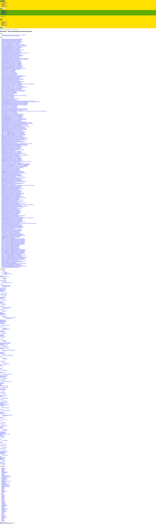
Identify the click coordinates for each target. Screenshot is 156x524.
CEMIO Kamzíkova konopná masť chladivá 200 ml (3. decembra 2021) (12, 174)
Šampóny (1, 434)
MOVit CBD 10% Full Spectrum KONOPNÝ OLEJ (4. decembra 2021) (11, 264)
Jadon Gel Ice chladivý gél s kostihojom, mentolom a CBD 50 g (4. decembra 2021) (13, 221)
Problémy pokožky (2, 453)
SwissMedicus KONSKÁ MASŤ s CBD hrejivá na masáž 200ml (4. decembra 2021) (13, 215)
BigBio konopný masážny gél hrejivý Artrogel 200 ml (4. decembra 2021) (12, 208)
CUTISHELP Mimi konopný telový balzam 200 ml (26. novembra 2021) (12, 85)
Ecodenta (3, 519)
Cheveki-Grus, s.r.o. (4, 479)
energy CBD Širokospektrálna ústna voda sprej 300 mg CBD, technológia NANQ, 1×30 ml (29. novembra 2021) (17, 123)
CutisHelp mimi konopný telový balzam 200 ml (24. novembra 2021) (11, 64)
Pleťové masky (4, 329)
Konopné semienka (4, 370)
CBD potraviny (4, 3)
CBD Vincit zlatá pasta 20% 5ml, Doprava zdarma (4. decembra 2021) (12, 230)
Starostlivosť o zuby (3, 463)
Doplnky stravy (2, 313)
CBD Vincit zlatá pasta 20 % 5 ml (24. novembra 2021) (9, 73)
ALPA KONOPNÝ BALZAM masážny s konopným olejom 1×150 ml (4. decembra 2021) (14, 265)
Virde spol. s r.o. (4, 508)
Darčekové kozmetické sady (4, 402)
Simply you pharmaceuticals (6, 483)
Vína (2, 366)
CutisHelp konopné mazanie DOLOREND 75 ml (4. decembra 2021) (11, 192)
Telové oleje (1, 403)
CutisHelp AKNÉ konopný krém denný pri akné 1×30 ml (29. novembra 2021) (12, 114)
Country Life (3, 488)
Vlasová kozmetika (2, 432)
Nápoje (1, 365)
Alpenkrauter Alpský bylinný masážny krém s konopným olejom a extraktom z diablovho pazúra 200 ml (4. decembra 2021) (19, 223)
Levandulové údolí (4, 511)
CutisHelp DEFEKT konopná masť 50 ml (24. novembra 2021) (10, 53)
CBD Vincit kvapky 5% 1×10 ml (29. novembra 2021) (9, 111)
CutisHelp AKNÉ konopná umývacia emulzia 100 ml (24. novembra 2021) (12, 52)
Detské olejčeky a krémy (5, 387)
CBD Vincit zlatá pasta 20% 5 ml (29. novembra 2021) (9, 92)
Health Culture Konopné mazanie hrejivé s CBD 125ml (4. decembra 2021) (12, 226)
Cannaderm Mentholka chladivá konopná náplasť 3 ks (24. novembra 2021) (12, 66)
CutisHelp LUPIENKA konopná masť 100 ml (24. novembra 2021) (11, 48)
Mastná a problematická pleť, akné (7, 374)
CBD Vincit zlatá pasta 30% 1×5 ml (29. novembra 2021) (10, 112)
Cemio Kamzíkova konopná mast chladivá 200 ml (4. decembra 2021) (12, 225)
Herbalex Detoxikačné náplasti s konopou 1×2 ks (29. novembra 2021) (12, 130)
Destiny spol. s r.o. (4, 477)
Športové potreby (4, 281)
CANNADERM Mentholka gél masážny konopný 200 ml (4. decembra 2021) (12, 179)
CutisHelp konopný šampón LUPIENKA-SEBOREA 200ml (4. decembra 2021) (12, 188)
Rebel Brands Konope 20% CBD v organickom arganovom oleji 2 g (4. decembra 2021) (14, 258)
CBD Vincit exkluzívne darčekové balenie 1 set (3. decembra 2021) (11, 178)
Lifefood (3, 489)
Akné (0, 301)
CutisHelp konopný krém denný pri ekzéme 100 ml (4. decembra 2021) (12, 190)
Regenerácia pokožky (5, 455)
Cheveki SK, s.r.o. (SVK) (5, 485)
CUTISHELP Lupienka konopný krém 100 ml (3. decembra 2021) (11, 170)
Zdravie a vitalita (4, 419)
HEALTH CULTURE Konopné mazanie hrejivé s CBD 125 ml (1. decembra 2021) (13, 149)
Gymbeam (3, 473)
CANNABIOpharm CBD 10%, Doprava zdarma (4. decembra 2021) (11, 236)
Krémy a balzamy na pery (3, 395)
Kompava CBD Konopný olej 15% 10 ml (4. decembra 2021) (10, 260)
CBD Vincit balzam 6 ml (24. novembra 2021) (8, 71)
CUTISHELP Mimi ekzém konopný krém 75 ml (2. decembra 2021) (11, 157)
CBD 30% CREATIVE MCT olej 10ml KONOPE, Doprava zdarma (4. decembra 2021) (13, 249)
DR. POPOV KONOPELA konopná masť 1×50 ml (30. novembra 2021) (11, 145)
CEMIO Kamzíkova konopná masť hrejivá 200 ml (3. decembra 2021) (11, 175)
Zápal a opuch (4, 422)
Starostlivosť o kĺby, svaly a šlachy (6, 307)
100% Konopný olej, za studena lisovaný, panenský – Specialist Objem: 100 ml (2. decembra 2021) (16, 163)
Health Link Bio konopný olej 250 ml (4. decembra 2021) (10, 214)
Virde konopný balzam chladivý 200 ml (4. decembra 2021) (10, 209)
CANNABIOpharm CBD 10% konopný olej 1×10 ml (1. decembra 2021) (12, 151)
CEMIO (3, 498)
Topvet (3, 493)
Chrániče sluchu (2, 322)
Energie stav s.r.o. (4, 478)
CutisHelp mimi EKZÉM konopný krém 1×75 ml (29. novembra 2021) (11, 120)
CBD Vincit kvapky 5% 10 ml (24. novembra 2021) (9, 70)
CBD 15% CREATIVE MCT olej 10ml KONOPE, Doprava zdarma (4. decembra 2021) (13, 251)
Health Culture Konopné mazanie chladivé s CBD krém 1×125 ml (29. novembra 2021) (14, 128)
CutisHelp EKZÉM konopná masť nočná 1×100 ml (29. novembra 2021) (12, 125)
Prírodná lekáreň (2, 309)
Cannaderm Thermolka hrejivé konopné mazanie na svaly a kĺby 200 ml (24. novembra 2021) (15, 59)
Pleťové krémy (4, 393)
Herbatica (3, 487)
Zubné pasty (3, 464)
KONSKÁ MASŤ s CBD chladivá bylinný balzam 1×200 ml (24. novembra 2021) (13, 44)
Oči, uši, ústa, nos (2, 417)
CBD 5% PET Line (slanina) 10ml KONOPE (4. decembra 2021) (10, 245)
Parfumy (3, 337)
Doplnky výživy (2, 412)
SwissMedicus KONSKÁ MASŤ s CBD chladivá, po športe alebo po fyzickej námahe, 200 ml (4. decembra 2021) (17, 217)
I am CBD (3, 470)
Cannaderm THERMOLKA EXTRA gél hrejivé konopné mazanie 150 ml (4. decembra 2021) (14, 206)
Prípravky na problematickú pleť (4, 347)
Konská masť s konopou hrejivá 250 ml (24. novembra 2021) (10, 56)
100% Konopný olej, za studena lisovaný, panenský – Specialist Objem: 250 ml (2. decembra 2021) (16, 164)
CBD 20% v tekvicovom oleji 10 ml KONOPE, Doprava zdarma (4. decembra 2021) (13, 240)
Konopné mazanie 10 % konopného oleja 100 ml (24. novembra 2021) (12, 65)
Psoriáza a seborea (2, 452)
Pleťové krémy (2, 462)
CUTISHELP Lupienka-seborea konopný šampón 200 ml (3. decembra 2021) (12, 167)
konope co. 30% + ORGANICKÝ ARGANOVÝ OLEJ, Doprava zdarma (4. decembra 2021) (14, 255)
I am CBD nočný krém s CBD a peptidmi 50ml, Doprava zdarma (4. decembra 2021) (13, 235)
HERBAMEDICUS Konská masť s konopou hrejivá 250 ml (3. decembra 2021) (13, 172)
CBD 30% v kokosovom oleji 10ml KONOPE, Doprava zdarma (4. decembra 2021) (13, 244)
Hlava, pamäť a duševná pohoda (8, 273)
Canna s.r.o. (3, 510)
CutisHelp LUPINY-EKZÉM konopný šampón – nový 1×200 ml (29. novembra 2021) (13, 119)
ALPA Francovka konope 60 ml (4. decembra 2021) (9, 182)
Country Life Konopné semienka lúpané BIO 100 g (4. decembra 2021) (12, 266)
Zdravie (3, 5)
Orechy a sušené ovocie (3, 364)
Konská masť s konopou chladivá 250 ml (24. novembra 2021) (11, 57)
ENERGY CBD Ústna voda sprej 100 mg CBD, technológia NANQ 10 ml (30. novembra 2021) (15, 144)
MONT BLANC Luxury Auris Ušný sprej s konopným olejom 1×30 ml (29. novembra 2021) (14, 138)
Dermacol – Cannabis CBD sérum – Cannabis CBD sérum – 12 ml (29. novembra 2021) (14, 95)
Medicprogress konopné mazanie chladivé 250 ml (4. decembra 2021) (12, 186)
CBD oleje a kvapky (4, 2)
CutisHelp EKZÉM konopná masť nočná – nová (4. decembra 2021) (11, 222)
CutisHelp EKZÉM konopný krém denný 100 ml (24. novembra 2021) (11, 46)
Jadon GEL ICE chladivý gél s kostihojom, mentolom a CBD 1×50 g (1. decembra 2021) (14, 153)
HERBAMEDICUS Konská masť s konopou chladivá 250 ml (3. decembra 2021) (13, 171)
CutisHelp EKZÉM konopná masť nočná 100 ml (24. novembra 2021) (11, 61)
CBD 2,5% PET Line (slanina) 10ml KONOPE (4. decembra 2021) (11, 246)
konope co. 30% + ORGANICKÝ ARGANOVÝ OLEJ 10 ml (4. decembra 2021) (12, 259)
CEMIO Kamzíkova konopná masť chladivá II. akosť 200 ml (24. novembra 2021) (13, 81)
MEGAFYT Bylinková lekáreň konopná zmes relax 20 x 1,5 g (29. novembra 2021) (13, 90)
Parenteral (3, 502)
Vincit (2, 500)
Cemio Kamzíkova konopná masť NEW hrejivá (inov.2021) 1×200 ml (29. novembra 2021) (14, 108)
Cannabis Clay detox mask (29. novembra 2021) (8, 99)
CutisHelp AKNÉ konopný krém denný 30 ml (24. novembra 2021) (11, 50)
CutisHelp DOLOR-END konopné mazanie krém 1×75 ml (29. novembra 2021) (13, 116)
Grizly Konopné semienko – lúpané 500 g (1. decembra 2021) (10, 154)
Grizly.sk (1, 356)
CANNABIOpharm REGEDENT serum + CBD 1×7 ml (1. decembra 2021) (12, 152)
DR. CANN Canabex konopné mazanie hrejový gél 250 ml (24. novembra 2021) (13, 79)
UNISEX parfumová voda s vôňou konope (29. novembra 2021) (11, 98)
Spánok (6, 274)
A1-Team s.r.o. (4, 515)
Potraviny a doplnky (3, 353)
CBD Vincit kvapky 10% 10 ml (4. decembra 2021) (9, 184)
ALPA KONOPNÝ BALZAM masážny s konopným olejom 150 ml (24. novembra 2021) (14, 68)
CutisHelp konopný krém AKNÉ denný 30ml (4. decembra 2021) (11, 189)
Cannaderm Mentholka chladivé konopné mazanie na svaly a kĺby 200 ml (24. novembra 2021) (15, 58)
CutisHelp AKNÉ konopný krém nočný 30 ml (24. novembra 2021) (11, 51)
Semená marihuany (4, 6)
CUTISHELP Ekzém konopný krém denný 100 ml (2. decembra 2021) (11, 156)
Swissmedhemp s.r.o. (5, 472)
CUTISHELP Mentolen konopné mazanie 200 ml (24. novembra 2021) (11, 78)
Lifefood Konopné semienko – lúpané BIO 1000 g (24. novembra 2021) (12, 39)
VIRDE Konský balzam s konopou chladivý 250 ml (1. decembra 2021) (12, 148)
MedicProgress (4, 482)
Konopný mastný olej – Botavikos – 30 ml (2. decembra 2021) (10, 162)
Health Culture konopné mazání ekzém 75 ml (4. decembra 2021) (11, 213)
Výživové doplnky (4, 444)
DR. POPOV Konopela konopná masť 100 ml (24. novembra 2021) (11, 80)
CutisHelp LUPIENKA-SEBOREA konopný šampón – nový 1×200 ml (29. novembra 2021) (14, 118)
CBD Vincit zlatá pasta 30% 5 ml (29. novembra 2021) (9, 93)
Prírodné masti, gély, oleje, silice (6, 285)
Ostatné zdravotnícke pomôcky (4, 404)
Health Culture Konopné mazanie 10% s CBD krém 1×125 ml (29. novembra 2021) (13, 127)
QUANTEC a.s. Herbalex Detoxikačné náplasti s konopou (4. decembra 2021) (12, 196)
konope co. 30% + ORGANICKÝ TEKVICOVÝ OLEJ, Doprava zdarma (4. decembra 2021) (14, 257)
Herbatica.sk (2, 348)
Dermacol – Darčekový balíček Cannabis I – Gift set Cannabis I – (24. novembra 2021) (14, 45)
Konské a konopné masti (6, 286)
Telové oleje (1, 435)
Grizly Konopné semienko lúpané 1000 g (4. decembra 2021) (10, 267)
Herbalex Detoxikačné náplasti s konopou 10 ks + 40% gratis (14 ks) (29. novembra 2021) (14, 129)
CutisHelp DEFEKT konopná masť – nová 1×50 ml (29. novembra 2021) (12, 115)
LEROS (3, 492)
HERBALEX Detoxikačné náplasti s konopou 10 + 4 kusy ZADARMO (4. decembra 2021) (14, 181)
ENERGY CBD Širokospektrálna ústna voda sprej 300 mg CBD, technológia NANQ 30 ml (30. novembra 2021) (17, 143)
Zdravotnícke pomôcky (3, 280)
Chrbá (1, 384)
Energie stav (3, 501)
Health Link (3, 496)
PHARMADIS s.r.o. (4, 484)
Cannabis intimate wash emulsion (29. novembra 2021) (10, 100)
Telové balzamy (4, 333)
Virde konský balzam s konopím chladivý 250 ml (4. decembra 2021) (11, 211)
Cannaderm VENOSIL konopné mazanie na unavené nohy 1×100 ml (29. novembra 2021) (14, 104)
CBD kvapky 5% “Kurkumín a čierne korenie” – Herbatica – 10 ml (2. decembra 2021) (14, 166)
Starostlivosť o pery (4, 346)
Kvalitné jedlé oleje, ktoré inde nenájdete (7, 355)
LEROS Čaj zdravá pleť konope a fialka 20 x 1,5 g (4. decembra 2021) (11, 183)
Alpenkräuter (3, 517)
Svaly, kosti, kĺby (2, 323)
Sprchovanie (2, 399)
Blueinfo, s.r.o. (7, 522)
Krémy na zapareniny (3, 388)
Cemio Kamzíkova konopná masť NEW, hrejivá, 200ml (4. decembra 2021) (12, 224)
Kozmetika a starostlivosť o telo (4, 276)
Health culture (4, 499)
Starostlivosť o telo (2, 448)
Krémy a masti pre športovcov (7, 282)
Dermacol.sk (2, 326)
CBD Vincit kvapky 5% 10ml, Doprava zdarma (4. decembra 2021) (11, 232)
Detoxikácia (1, 383)
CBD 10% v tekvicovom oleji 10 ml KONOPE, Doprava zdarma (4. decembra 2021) (13, 243)
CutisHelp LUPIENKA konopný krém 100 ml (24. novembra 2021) (11, 49)
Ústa (0, 439)
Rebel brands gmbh (4, 471)
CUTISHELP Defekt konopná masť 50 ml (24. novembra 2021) (10, 77)
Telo (3, 358)
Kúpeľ (6, 359)
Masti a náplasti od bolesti (5, 325)
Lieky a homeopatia (3, 290)
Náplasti (4, 341)
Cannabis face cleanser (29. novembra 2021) (8, 96)
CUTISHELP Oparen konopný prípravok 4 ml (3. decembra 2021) (11, 168)
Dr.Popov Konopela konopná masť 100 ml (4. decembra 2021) (10, 216)
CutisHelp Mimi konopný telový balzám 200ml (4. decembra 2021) (11, 194)
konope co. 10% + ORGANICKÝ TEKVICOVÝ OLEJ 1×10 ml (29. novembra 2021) (13, 133)
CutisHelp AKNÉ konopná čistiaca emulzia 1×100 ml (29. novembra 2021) (12, 110)
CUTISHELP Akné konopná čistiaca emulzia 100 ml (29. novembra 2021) (12, 88)
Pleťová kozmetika (4, 429)
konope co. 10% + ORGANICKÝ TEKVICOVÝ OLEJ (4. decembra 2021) (11, 254)
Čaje (4, 271)
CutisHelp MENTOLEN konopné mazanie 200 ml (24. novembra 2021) (12, 62)
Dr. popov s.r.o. (4, 504)
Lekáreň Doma (2, 314)
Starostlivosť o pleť (3, 372)
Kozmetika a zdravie (3, 289)
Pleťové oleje (5, 430)
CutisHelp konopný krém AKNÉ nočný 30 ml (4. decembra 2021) (11, 187)
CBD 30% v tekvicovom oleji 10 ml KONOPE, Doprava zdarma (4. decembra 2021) (13, 238)
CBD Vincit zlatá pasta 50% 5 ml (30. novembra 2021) (9, 142)
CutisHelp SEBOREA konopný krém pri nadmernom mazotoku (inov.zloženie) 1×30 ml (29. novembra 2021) (17, 122)
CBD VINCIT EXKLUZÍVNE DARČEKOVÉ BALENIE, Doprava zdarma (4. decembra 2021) (14, 263)
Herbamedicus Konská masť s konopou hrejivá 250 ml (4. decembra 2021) (12, 193)
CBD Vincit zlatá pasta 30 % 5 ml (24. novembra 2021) (9, 74)
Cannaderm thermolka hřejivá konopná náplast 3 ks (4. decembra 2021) (12, 218)
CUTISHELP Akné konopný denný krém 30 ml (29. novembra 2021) (11, 89)
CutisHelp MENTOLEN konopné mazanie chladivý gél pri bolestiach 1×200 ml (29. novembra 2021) (16, 126)
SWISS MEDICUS (4, 516)
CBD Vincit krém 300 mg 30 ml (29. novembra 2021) (9, 91)
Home (1, 29)
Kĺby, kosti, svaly (2, 423)
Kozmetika (3, 4)
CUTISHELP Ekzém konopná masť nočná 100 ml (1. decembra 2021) (11, 147)
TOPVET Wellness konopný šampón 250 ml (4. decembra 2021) (11, 210)
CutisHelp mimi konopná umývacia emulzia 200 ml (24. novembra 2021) (12, 63)
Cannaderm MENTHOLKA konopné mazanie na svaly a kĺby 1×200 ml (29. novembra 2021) (15, 103)
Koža (0, 385)
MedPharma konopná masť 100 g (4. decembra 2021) (9, 207)
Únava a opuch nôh (3, 457)
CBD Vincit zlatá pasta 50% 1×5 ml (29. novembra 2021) (10, 113)
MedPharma (3, 506)
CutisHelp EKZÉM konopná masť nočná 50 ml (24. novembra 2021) (11, 60)
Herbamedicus (4, 509)
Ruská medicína (2, 352)
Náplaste (1, 427)
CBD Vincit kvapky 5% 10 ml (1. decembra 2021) (8, 150)
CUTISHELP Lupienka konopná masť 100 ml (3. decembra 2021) (11, 169)
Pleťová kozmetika (2, 392)
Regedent (3, 480)
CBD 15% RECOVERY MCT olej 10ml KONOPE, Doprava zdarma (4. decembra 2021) (14, 253)
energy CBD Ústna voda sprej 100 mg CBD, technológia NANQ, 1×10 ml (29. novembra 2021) (15, 124)
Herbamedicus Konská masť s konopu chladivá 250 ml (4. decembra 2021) (12, 201)
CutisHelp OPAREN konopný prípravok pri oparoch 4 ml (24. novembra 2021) (12, 55)
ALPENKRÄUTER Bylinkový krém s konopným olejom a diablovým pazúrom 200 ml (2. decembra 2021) (16, 161)
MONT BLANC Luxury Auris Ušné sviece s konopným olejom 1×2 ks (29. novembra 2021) (14, 137)
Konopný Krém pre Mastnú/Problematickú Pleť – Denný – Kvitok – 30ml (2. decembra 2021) (15, 165)
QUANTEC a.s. (4, 468)
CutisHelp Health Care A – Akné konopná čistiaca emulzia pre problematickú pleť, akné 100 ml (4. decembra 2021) (18, 185)
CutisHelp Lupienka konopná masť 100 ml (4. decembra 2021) (11, 198)
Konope (4, 350)
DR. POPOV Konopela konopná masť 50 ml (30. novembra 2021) (11, 140)
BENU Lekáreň (4, 270)
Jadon (2, 514)
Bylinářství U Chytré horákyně (6, 486)
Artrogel (3, 507)
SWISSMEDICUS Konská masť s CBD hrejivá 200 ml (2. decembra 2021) (12, 160)
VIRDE (2, 494)
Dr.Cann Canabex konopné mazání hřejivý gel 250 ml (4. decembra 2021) (12, 220)
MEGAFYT (3, 497)
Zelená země (3, 512)
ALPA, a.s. (3, 474)
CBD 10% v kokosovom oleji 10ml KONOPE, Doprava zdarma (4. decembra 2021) (13, 241)
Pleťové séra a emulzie (6, 328)
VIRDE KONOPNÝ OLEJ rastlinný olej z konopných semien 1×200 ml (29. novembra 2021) (14, 139)
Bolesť (1, 420)
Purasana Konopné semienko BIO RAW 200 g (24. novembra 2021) (11, 41)
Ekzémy (1, 456)
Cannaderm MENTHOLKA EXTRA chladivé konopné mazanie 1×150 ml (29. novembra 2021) (15, 102)
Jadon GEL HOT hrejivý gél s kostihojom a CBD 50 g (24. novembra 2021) (12, 75)
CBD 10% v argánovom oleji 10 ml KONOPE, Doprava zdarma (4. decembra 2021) (13, 242)
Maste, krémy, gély (4, 12)
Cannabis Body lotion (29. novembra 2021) (8, 94)
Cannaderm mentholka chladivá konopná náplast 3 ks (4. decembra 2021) (12, 219)
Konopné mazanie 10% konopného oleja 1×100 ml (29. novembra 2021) (12, 135)
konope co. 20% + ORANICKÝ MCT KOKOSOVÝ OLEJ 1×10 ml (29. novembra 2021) (13, 134)
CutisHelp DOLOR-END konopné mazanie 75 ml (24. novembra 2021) (11, 54)
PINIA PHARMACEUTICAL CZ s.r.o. (6, 481)
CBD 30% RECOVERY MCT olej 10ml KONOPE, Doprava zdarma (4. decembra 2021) (14, 250)
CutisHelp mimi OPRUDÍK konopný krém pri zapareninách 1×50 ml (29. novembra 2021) (14, 121)
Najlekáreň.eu (2, 405)
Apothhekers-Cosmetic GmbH (6, 475)
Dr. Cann (3, 495)
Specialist (3, 520)
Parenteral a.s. (4, 503)
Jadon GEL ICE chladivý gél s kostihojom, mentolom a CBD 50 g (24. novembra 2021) (14, 76)
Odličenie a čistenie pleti (3, 376)
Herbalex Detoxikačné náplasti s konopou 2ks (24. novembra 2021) (11, 67)
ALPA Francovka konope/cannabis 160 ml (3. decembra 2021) (10, 173)
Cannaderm (3, 513)
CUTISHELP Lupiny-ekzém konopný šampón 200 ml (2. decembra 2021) (12, 158)
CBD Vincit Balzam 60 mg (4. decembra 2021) (8, 228)
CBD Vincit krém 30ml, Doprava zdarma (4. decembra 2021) (10, 231)
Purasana (3, 490)
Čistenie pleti (2, 302)
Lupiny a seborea (4, 447)
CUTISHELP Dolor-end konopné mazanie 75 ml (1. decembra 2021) (11, 146)
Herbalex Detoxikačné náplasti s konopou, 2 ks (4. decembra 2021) (11, 195)
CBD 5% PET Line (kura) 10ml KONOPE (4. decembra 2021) (10, 247)
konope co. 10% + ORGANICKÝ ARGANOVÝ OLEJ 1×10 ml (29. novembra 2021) (13, 132)
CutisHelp (3, 469)
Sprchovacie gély (2, 458)
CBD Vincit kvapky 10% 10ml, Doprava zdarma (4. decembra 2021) (11, 233)
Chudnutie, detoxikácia (3, 321)
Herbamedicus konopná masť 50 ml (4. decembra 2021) (10, 200)
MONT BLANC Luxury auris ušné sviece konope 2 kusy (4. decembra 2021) (12, 180)
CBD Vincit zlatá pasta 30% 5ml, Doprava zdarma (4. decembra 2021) (12, 229)
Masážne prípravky (4, 292)
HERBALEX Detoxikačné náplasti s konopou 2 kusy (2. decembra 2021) (12, 159)
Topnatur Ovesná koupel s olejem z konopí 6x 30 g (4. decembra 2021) (12, 205)
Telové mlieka (2, 334)
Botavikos (3, 518)
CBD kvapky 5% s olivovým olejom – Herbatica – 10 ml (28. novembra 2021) (13, 86)
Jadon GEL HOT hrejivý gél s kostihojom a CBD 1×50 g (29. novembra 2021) (12, 131)
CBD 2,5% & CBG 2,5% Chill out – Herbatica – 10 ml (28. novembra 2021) (12, 87)
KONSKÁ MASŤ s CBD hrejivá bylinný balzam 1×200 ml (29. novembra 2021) (13, 136)
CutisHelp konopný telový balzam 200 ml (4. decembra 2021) (10, 202)
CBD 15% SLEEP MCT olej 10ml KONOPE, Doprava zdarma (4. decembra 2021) (13, 252)
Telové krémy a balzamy (5, 398)
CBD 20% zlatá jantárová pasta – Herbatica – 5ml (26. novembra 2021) (12, 84)
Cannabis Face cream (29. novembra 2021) (8, 97)
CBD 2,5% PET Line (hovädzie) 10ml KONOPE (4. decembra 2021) (11, 248)
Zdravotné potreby (4, 340)
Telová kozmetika (2, 396)
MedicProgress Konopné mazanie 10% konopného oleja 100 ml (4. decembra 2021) (13, 203)
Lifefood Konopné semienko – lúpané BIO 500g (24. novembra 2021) (11, 40)
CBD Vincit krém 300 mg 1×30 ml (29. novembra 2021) (9, 106)
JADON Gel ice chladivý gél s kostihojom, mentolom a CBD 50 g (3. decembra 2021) (14, 177)
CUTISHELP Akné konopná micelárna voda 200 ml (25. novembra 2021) (12, 82)
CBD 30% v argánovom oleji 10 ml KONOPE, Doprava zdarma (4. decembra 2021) (13, 239)
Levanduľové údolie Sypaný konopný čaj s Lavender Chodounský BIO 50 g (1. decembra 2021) (15, 155)
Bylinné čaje (6, 272)
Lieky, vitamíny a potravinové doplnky (10, 317)
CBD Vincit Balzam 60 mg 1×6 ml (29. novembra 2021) (9, 105)
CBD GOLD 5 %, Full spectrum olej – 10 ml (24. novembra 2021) (11, 43)
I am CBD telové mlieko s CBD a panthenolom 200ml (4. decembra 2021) (12, 234)
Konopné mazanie (4, 505)
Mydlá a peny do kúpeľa (3, 294)
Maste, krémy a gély (6, 308)
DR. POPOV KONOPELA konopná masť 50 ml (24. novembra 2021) (11, 69)
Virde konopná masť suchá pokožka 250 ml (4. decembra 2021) (11, 212)
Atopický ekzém (4, 300)
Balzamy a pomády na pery (4, 375)
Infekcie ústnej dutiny (5, 440)
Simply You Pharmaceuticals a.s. (6, 476)
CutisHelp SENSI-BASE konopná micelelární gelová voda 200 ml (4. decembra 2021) (14, 197)
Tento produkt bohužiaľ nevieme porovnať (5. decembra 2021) (10, 35)
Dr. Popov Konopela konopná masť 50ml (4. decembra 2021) (10, 199)
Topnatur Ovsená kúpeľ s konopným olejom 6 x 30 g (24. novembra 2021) (12, 42)
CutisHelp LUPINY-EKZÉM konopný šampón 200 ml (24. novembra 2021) (12, 47)
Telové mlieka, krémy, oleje (4, 451)
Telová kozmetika (2, 297)
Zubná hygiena (4, 278)
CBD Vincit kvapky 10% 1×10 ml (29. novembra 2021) (9, 107)
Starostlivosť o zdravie (6, 407)
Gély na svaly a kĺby (3, 288)
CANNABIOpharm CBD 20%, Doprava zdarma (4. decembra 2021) (11, 237)
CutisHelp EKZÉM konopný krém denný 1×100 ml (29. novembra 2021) (12, 117)
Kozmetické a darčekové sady (6, 410)
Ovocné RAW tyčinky (6, 363)
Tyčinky (3, 362)
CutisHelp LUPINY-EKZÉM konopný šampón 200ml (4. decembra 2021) (12, 191)
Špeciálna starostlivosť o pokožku (5, 343)
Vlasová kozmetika (2, 389)
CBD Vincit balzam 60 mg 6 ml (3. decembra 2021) (9, 176)
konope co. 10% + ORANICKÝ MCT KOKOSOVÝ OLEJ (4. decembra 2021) (12, 256)
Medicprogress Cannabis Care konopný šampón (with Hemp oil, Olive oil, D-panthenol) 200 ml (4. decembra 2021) (18, 204)
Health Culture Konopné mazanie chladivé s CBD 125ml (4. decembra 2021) (12, 227)
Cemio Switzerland (4, 491)
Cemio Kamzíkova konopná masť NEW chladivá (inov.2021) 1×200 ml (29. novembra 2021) (15, 109)
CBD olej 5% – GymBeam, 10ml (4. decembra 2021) (9, 262)
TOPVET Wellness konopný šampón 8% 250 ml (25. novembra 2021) (11, 83)
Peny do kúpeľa (4, 295)
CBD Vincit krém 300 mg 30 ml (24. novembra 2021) (9, 72)
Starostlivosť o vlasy (3, 320)
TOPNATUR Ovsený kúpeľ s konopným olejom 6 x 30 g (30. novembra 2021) (12, 141)
